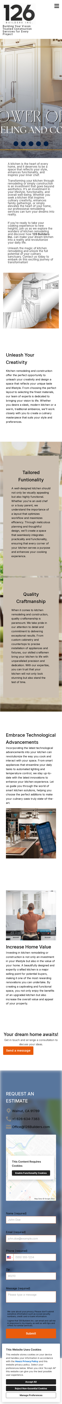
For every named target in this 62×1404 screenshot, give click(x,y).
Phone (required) (16, 1250)
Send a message (18, 1050)
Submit (31, 1333)
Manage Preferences (31, 1395)
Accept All (31, 1382)
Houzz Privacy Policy (26, 1361)
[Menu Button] (56, 6)
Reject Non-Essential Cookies (31, 1388)
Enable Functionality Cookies (31, 1173)
